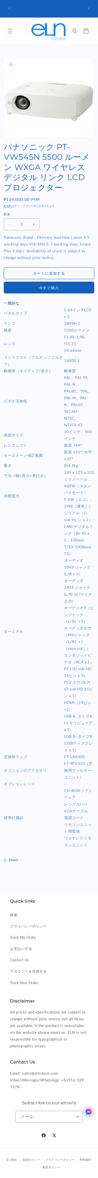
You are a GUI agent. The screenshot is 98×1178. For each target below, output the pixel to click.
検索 (13, 915)
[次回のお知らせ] (88, 8)
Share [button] (13, 860)
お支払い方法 (21, 949)
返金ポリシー (31, 1159)
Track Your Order (24, 983)
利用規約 (85, 1159)
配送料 (8, 205)
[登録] (76, 1117)
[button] (10, 31)
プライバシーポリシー (28, 926)
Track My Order (23, 937)
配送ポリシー (51, 1167)
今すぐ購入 (49, 287)
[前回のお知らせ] (9, 8)
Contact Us (19, 960)
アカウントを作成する (28, 971)
